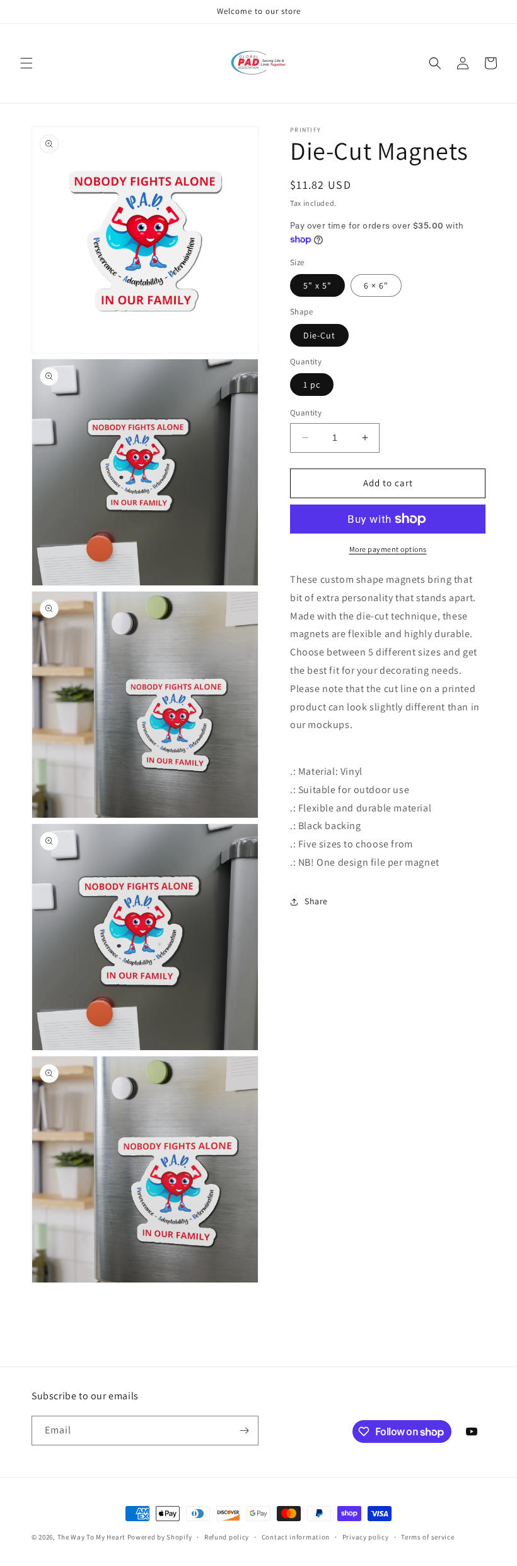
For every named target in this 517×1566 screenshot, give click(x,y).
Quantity (306, 412)
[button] (26, 63)
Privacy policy (365, 1537)
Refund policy (226, 1537)
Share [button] (316, 901)
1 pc (311, 384)
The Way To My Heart (91, 1537)
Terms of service (427, 1537)
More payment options (388, 549)
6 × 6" (376, 285)
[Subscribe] (244, 1430)
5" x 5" (317, 285)
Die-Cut (319, 335)
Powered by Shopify (159, 1537)
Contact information (296, 1537)
